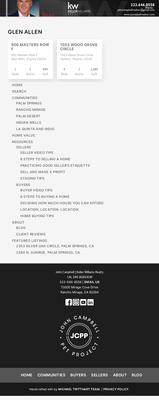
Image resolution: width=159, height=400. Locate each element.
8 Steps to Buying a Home (45, 196)
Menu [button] (149, 7)
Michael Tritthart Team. (79, 389)
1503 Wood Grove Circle (79, 47)
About (18, 222)
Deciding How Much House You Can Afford (62, 203)
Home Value (23, 135)
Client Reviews (30, 234)
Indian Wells (28, 122)
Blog (21, 228)
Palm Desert (28, 116)
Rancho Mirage (31, 110)
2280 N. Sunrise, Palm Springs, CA (48, 252)
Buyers (23, 185)
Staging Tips (32, 178)
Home (17, 85)
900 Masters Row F (30, 47)
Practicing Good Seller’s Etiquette (55, 165)
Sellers (23, 147)
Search (19, 91)
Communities (24, 98)
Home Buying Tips (37, 216)
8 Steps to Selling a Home (45, 159)
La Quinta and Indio (35, 129)
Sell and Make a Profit (42, 172)
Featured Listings (29, 241)
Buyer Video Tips (36, 190)
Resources (22, 142)
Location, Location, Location (49, 209)
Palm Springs (29, 103)
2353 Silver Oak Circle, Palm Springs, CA (55, 246)
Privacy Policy (116, 389)
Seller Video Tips (36, 152)
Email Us (92, 282)
